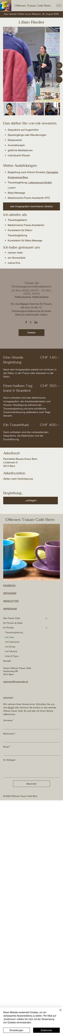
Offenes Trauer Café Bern (32, 5)
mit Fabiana (11, 651)
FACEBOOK (9, 585)
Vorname (8, 720)
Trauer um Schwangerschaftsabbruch (31, 284)
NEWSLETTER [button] (11, 601)
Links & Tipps (12, 656)
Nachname (9, 733)
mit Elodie (10, 646)
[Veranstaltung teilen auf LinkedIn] (35, 322)
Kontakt (7, 661)
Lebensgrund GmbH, (40, 182)
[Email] (59, 65)
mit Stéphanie (12, 641)
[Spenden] (59, 79)
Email (6, 746)
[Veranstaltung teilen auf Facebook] (26, 322)
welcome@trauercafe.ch (15, 681)
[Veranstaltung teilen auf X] (30, 322)
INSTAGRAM (9, 593)
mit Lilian (9, 637)
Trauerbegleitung (14, 632)
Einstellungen (16, 1030)
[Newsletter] (59, 72)
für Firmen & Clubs (12, 623)
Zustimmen (46, 1030)
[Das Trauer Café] (46, 618)
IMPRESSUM (10, 608)
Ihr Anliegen (9, 760)
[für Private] (46, 627)
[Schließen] (58, 1012)
